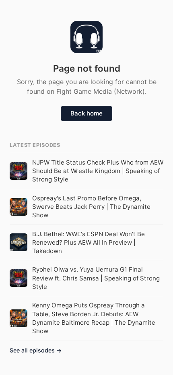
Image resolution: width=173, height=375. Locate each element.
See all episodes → (36, 350)
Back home (86, 113)
